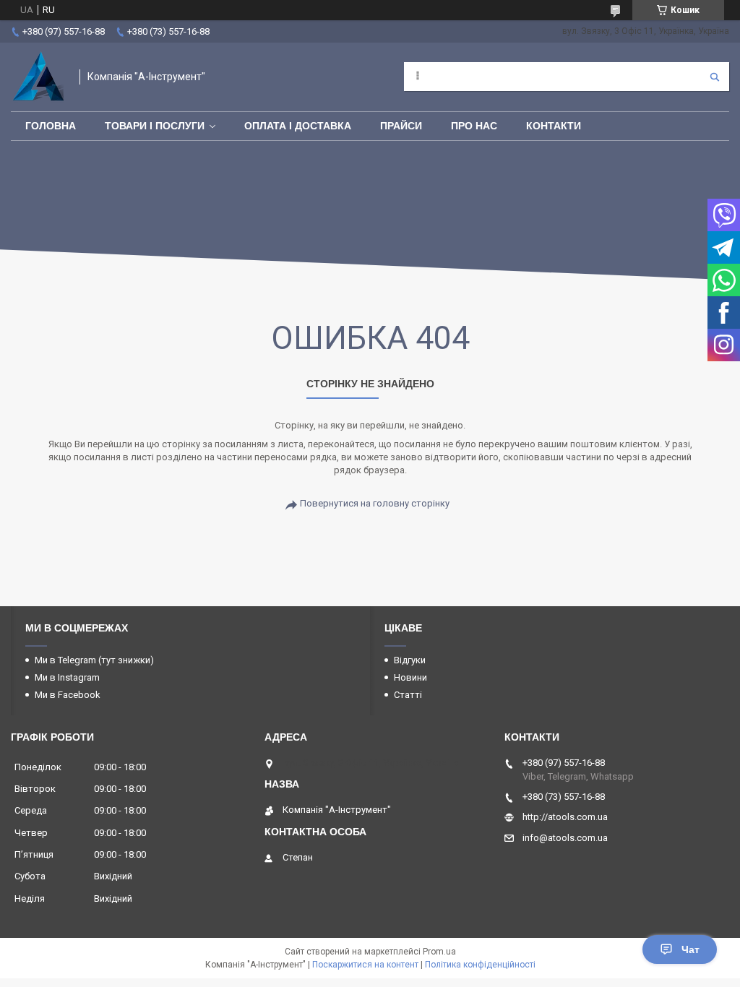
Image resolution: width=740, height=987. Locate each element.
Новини (410, 677)
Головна (50, 126)
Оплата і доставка (297, 126)
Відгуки (410, 660)
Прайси (401, 126)
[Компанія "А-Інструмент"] (38, 77)
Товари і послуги (155, 126)
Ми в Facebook (67, 694)
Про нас (474, 126)
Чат (690, 949)
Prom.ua (439, 952)
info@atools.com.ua (565, 837)
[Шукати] (714, 76)
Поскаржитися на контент (365, 965)
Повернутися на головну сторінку (374, 503)
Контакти (553, 126)
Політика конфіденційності (480, 965)
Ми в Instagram (67, 677)
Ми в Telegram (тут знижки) (94, 660)
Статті (408, 694)
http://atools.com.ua (565, 816)
